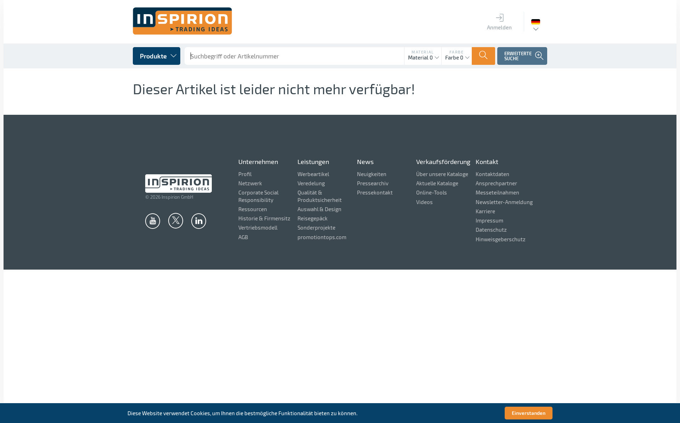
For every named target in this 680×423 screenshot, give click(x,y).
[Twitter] (175, 220)
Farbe (456, 52)
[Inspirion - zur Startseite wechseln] (182, 32)
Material (423, 52)
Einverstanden (528, 413)
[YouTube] (152, 220)
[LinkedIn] (198, 220)
